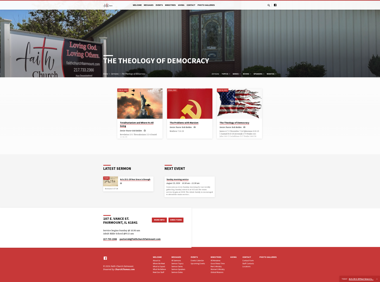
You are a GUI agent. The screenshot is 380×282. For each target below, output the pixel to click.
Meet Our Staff (158, 272)
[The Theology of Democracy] (239, 103)
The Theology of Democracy (133, 74)
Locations (246, 266)
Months (271, 74)
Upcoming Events (198, 263)
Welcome (137, 5)
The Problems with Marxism (184, 122)
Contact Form (248, 260)
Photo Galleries (206, 5)
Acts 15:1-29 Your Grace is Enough (135, 179)
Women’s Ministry (218, 269)
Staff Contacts (248, 263)
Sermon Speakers (178, 269)
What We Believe (159, 269)
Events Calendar (197, 260)
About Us (156, 260)
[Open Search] (268, 5)
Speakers (258, 74)
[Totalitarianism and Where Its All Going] (140, 103)
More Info (159, 219)
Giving (181, 5)
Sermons (115, 74)
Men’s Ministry (216, 266)
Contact (191, 5)
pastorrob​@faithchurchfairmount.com (140, 239)
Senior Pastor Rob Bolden (131, 130)
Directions (176, 219)
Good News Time (218, 263)
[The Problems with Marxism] (189, 103)
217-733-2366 (110, 239)
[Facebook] (275, 5)
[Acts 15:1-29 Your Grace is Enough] (110, 181)
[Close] (377, 279)
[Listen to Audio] (145, 130)
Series (236, 74)
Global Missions (217, 272)
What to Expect (159, 266)
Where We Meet (159, 263)
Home (105, 74)
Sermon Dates (177, 272)
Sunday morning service (178, 179)
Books (246, 74)
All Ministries (215, 260)
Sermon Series (177, 266)
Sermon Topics (177, 263)
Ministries (170, 5)
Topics (225, 74)
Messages (148, 5)
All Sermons (176, 260)
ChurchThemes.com (125, 269)
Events (159, 5)
